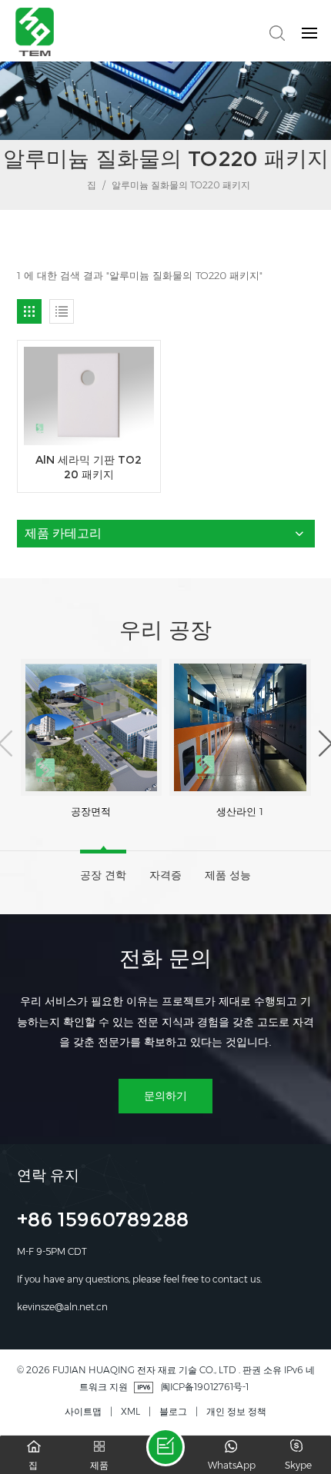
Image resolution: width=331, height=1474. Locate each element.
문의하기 (165, 1096)
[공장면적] (91, 727)
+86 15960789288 (103, 1222)
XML (130, 1411)
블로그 (173, 1411)
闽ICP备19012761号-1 (205, 1386)
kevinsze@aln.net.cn (62, 1307)
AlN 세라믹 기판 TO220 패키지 (88, 467)
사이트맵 (83, 1411)
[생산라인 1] (240, 727)
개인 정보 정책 (236, 1411)
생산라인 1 (239, 811)
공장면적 (91, 811)
